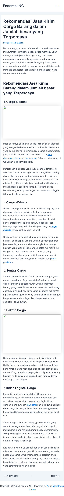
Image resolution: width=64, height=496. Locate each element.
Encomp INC (13, 6)
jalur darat (31, 404)
